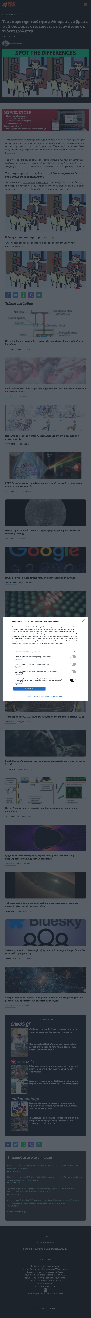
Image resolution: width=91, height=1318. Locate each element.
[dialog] (45, 659)
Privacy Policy (58, 696)
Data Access (45, 696)
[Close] (84, 622)
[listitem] (45, 652)
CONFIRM (29, 689)
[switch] (73, 656)
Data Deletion (33, 696)
